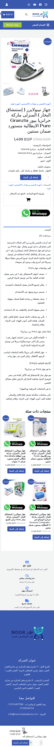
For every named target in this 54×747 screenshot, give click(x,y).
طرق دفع (27, 565)
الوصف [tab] (47, 229)
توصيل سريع (27, 603)
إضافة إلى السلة (30, 177)
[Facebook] (40, 4)
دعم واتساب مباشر (27, 578)
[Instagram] (46, 4)
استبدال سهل (27, 591)
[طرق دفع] (27, 562)
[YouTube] (34, 4)
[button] (26, 15)
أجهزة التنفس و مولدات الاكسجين (36, 103)
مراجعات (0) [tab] (45, 235)
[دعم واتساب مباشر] (27, 575)
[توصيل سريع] (27, 600)
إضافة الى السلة (20, 742)
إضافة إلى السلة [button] (41, 471)
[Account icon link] (6, 4)
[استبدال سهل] (27, 588)
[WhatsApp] (29, 4)
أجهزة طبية (15, 103)
